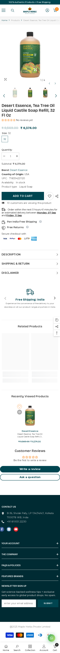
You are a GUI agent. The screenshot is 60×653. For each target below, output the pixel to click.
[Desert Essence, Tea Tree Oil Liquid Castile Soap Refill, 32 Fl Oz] (30, 415)
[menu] (3, 10)
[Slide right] (54, 298)
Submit (48, 603)
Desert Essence (19, 170)
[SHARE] (56, 196)
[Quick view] (19, 412)
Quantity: (7, 149)
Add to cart (23, 196)
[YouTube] (16, 529)
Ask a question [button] (30, 477)
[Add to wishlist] (19, 406)
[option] (30, 54)
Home (4, 20)
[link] (50, 196)
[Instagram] (9, 529)
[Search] (13, 10)
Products (15, 20)
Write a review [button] (30, 469)
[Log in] (47, 10)
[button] (49, 80)
